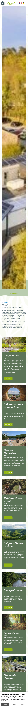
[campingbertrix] (10, 3)
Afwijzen (22, 704)
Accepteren (5, 704)
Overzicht (6, 302)
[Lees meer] (14, 344)
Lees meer (7, 378)
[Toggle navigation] (2, 3)
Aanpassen (14, 704)
